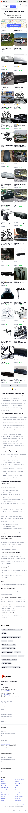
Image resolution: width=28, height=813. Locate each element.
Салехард (17, 798)
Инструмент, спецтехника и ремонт (12, 629)
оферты (23, 803)
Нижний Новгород (20, 792)
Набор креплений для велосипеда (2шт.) (6, 322)
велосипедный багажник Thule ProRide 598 (7, 126)
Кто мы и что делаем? (7, 714)
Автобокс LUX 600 (18, 87)
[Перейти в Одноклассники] (5, 702)
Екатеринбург (18, 783)
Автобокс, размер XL (19, 223)
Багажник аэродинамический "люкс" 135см (6, 107)
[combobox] (20, 30)
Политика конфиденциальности (7, 741)
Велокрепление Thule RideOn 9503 (6, 263)
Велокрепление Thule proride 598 (19, 107)
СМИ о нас (4, 719)
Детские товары (6, 663)
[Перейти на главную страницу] (6, 676)
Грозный (3, 783)
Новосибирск (5, 794)
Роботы (10, 641)
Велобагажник (4, 87)
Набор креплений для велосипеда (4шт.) (20, 303)
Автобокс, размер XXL (19, 361)
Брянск (3, 781)
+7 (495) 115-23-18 (6, 695)
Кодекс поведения (6, 738)
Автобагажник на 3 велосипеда (19, 322)
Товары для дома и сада (8, 644)
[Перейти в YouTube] (11, 702)
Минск (16, 791)
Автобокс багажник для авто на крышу (7, 185)
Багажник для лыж (19, 282)
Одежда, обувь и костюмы (9, 659)
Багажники (20, 9)
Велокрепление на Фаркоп (6, 49)
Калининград (4, 787)
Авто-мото (13, 9)
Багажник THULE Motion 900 (20, 244)
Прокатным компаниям (7, 762)
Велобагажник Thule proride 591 (6, 362)
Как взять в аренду (6, 771)
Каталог (7, 9)
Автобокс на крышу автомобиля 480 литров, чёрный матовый (20, 146)
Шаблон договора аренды (8, 733)
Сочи (2, 800)
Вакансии (4, 721)
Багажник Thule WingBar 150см (7, 146)
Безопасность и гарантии (8, 735)
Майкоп (3, 791)
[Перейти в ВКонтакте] (2, 702)
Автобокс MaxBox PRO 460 (19, 68)
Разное (4, 633)
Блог (2, 709)
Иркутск (3, 785)
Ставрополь (18, 800)
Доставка (3, 731)
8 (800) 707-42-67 (6, 690)
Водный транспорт (7, 652)
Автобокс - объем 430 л (20, 380)
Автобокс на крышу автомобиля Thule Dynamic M (19, 263)
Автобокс (3, 164)
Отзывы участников (6, 716)
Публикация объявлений (8, 759)
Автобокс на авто (18, 48)
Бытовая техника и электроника (11, 667)
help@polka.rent (5, 744)
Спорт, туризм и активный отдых (11, 637)
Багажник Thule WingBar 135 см (20, 126)
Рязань (3, 798)
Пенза (16, 794)
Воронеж (17, 781)
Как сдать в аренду (6, 757)
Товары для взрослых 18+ (9, 656)
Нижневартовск (5, 792)
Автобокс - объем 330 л (7, 380)
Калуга (16, 787)
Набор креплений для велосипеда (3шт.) (6, 244)
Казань (16, 785)
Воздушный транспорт (8, 648)
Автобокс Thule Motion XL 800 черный (6, 283)
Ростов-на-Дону (19, 796)
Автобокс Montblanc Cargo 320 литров (6, 205)
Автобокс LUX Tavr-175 (6, 68)
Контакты (3, 712)
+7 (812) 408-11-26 (6, 699)
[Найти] (21, 4)
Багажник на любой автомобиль (6, 224)
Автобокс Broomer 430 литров (19, 165)
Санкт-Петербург (19, 779)
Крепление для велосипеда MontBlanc (20, 342)
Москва (3, 779)
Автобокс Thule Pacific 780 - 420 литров (6, 303)
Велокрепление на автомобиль (6, 342)
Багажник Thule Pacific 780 (20, 185)
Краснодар (4, 789)
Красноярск (18, 789)
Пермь (3, 796)
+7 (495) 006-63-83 (7, 694)
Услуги (4, 641)
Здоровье (21, 656)
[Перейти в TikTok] (8, 702)
